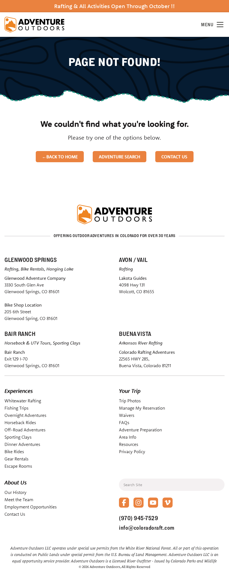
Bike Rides (14, 451)
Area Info (127, 437)
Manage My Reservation (142, 408)
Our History (15, 492)
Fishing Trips (16, 408)
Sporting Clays (18, 437)
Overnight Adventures (25, 415)
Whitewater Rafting (22, 400)
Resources (128, 444)
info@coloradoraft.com (147, 527)
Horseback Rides (20, 422)
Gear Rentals (16, 459)
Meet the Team (18, 499)
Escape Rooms (18, 466)
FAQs (124, 422)
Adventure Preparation (140, 430)
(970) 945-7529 (138, 518)
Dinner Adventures (22, 444)
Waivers (126, 415)
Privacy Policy (132, 451)
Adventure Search (119, 156)
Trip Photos (130, 400)
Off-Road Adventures (25, 430)
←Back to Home (60, 156)
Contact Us (174, 156)
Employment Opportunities (30, 507)
